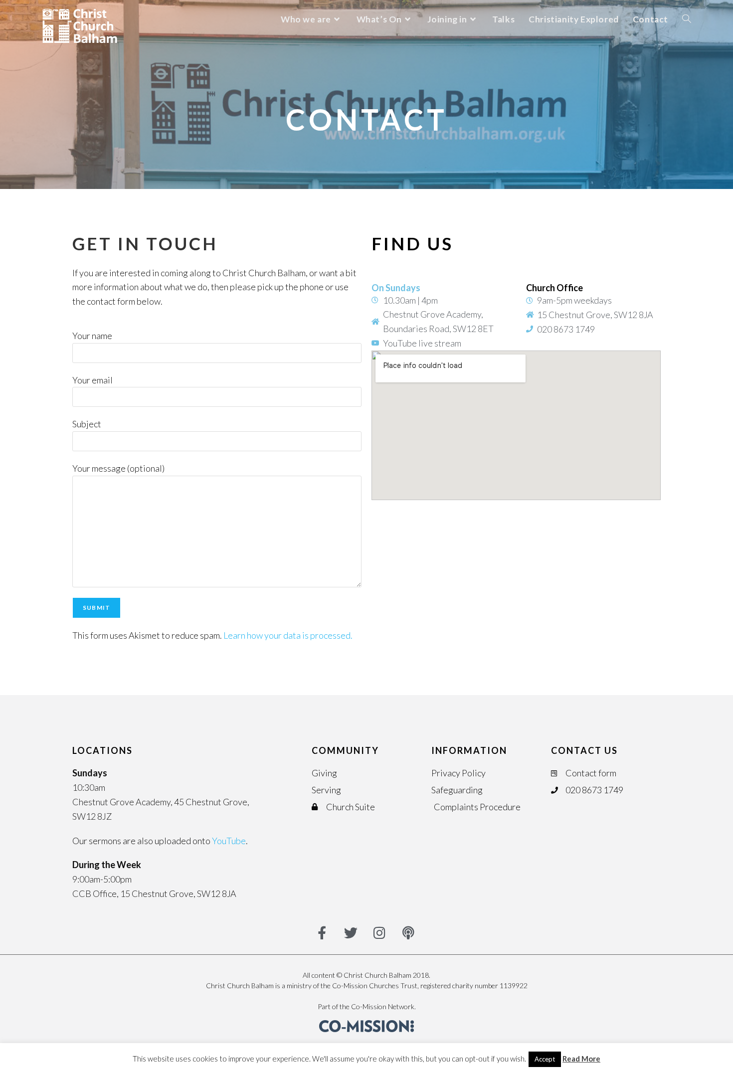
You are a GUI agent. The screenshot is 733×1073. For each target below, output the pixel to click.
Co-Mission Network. (383, 1006)
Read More (581, 1058)
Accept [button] (545, 1059)
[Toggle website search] (686, 19)
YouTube (229, 840)
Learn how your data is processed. (288, 635)
